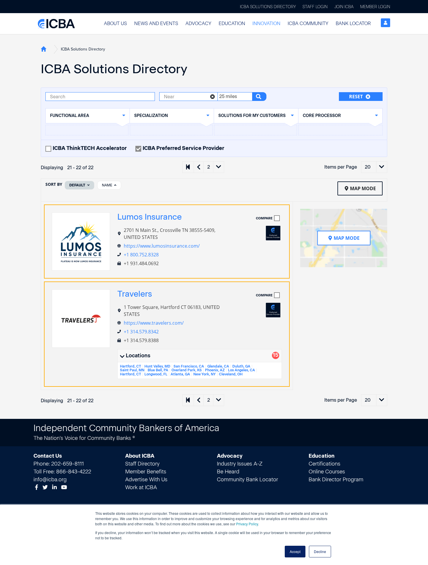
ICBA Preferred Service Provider (183, 148)
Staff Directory (142, 464)
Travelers (134, 294)
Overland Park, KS (186, 370)
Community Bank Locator (247, 479)
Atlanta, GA (180, 374)
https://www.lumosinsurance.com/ (162, 246)
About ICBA (139, 456)
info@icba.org (50, 479)
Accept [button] (295, 551)
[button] (115, 23)
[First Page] (188, 167)
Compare (264, 218)
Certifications (324, 464)
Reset (356, 96)
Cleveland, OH (231, 374)
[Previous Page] (199, 167)
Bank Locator (353, 23)
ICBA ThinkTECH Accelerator (90, 148)
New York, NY (204, 374)
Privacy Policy (247, 523)
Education (232, 23)
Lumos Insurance (149, 217)
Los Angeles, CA (241, 370)
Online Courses (327, 471)
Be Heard (228, 471)
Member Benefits (145, 471)
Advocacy (198, 23)
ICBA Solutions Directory (268, 6)
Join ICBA (343, 6)
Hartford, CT (130, 366)
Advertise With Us (146, 479)
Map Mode (363, 188)
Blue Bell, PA (158, 370)
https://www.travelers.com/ (154, 323)
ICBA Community (308, 23)
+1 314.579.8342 (141, 331)
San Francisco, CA (189, 366)
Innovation (266, 23)
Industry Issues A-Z (239, 464)
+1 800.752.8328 (141, 254)
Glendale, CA (218, 366)
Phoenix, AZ (215, 370)
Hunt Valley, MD (157, 366)
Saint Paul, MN (132, 370)
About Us (115, 23)
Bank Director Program (336, 479)
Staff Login (315, 6)
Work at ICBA (141, 487)
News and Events (156, 23)
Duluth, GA (241, 366)
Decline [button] (320, 551)
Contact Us (47, 456)
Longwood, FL (155, 374)
